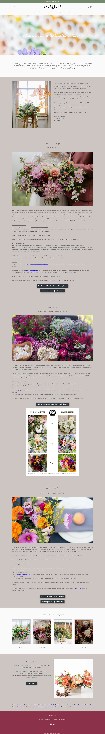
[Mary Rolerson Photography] (63, 631)
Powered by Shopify (57, 733)
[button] (14, 7)
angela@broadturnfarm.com (24, 390)
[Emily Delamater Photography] (83, 631)
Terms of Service (56, 719)
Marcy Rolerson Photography (35, 704)
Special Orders (79, 588)
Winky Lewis (24, 704)
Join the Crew (47, 719)
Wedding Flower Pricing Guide (39, 264)
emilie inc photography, (25, 706)
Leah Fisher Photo (65, 704)
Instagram (63, 719)
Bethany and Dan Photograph (51, 704)
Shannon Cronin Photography (68, 706)
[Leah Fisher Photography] (42, 631)
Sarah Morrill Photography (39, 706)
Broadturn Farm (50, 733)
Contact (41, 719)
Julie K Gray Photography (53, 706)
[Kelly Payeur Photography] (21, 631)
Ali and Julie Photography (77, 704)
